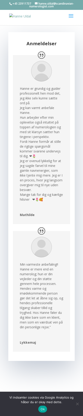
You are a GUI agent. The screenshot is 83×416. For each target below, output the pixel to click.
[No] (77, 404)
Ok (43, 409)
